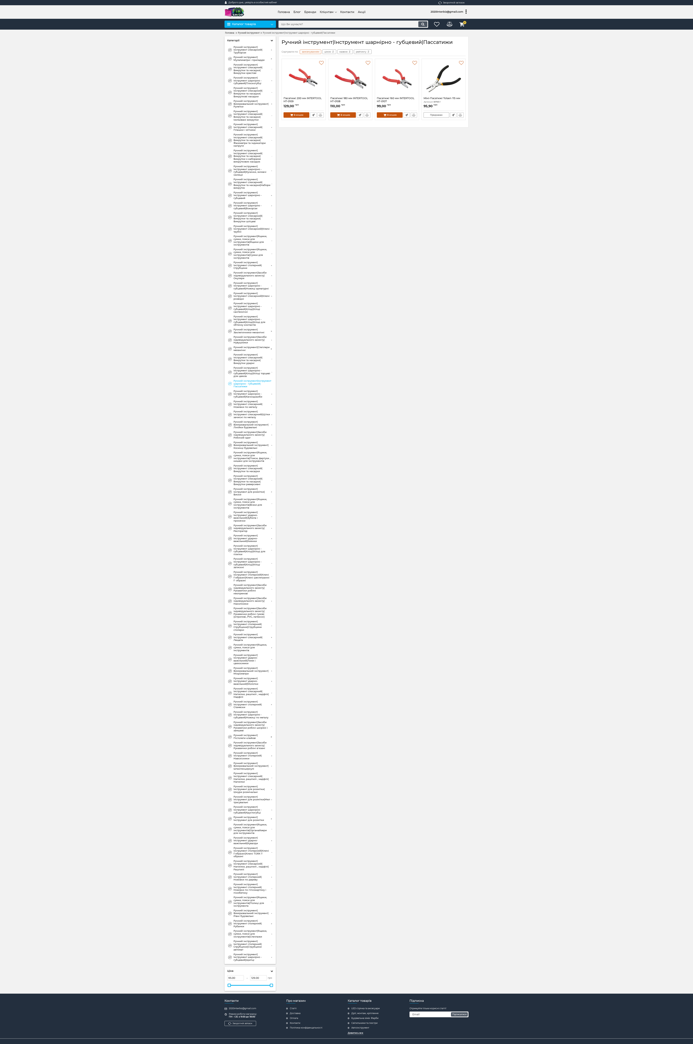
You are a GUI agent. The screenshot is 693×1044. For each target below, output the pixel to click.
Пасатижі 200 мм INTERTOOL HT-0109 (303, 101)
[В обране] (321, 63)
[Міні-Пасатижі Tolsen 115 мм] (444, 79)
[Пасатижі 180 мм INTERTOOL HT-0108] (350, 79)
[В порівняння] (320, 115)
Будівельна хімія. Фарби (364, 1018)
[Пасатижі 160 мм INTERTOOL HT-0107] (397, 79)
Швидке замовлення (313, 115)
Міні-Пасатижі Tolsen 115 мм (442, 100)
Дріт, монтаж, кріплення (364, 1013)
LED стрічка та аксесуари (365, 1008)
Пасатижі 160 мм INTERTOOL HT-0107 (395, 101)
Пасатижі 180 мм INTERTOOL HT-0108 (349, 101)
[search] (422, 24)
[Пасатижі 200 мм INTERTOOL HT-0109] (304, 79)
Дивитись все (355, 1033)
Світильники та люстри (364, 1023)
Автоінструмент (360, 1027)
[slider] (229, 985)
